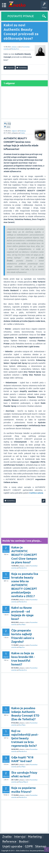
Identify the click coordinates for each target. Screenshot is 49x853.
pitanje (14, 47)
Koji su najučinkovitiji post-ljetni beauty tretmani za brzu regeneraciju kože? (24, 738)
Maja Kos (22, 647)
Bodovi (23, 841)
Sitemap (40, 846)
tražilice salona (36, 493)
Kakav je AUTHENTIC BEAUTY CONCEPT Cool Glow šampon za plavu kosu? (24, 555)
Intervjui (19, 836)
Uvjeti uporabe (12, 846)
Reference (9, 841)
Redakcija (23, 131)
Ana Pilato (22, 624)
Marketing (35, 836)
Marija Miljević (23, 782)
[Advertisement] (24, 102)
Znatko (22, 133)
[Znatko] (17, 4)
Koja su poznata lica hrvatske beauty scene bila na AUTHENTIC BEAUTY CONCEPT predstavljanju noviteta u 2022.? (24, 585)
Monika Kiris (15, 49)
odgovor (14, 131)
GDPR (29, 846)
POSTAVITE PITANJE (20, 16)
